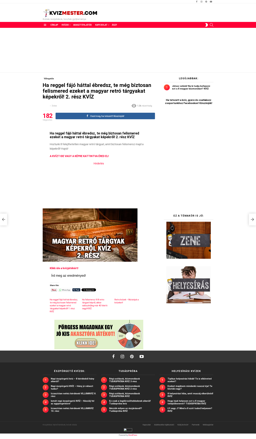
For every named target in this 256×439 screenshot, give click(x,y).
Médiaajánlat (208, 425)
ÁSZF (114, 25)
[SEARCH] (211, 25)
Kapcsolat (101, 25)
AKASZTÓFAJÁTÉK (82, 25)
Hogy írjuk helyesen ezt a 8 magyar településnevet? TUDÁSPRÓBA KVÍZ (187, 402)
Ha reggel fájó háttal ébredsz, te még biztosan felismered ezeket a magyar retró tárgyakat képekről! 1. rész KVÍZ (64, 305)
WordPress (132, 435)
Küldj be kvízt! (182, 425)
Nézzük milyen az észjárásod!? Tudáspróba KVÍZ (125, 409)
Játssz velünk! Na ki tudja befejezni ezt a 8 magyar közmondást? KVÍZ (191, 87)
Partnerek (195, 425)
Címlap (54, 25)
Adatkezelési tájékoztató (164, 425)
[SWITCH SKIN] (206, 25)
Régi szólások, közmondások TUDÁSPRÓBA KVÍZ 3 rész (124, 380)
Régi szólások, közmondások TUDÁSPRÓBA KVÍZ (124, 395)
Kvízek (65, 25)
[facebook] (113, 356)
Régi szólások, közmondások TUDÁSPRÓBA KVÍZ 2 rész (124, 387)
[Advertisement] (128, 50)
